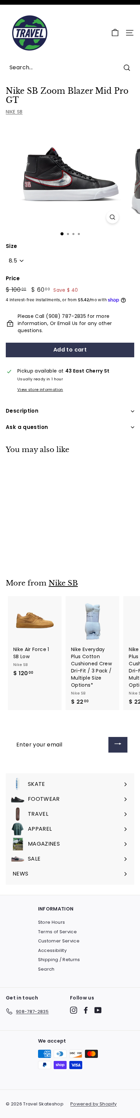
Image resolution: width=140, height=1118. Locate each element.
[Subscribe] (117, 745)
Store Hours (51, 922)
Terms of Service (57, 931)
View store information (40, 389)
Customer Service (59, 941)
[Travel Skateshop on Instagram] (73, 1010)
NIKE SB (14, 111)
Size (11, 246)
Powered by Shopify (93, 1104)
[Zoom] (112, 217)
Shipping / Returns (59, 959)
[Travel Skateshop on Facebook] (85, 1010)
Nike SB (63, 583)
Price (13, 278)
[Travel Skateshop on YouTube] (98, 1010)
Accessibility (52, 950)
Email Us (67, 323)
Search (46, 969)
